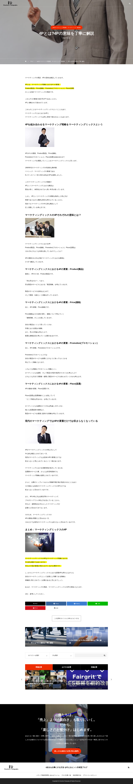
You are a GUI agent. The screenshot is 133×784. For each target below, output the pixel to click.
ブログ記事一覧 (66, 775)
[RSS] (129, 767)
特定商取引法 (77, 775)
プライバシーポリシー (90, 775)
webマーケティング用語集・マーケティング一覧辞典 (67, 27)
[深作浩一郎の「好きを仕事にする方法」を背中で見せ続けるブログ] (10, 3)
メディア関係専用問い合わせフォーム (47, 775)
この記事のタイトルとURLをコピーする (66, 618)
